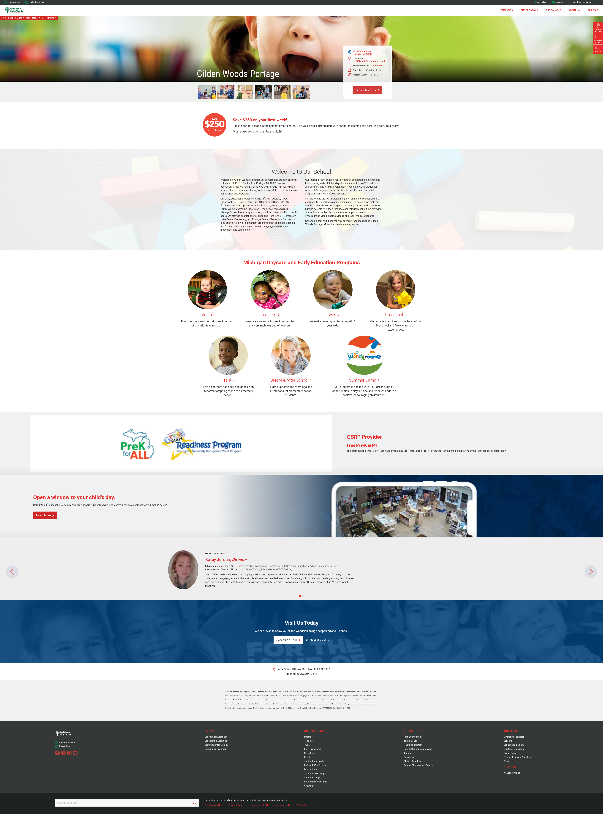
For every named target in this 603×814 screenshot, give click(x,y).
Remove (50, 18)
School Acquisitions (514, 745)
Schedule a (366, 90)
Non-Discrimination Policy (278, 805)
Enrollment (409, 757)
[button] (300, 596)
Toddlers (309, 741)
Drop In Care (310, 769)
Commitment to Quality (216, 745)
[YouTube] (75, 753)
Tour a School (411, 741)
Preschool (309, 753)
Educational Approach (215, 737)
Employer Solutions (582, 2)
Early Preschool (312, 749)
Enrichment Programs (315, 781)
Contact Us (377, 65)
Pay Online (541, 2)
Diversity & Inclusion (514, 737)
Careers (559, 2)
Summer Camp (312, 777)
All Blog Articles (512, 773)
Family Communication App (418, 749)
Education (507, 10)
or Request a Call (315, 639)
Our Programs (529, 10)
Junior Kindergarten (314, 761)
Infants (307, 737)
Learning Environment (215, 749)
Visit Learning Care (213, 805)
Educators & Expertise (215, 741)
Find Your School (413, 737)
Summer (362, 380)
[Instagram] (63, 753)
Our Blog (593, 10)
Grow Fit (308, 785)
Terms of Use (254, 805)
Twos (307, 745)
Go (40, 18)
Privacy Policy (235, 805)
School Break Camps (315, 773)
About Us (574, 10)
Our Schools (553, 10)
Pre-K (307, 757)
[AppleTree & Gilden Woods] (20, 10)
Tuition (407, 753)
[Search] (195, 803)
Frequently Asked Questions (518, 757)
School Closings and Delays (418, 765)
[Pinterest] (69, 753)
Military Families (412, 761)
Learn (43, 515)
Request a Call (377, 61)
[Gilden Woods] (70, 732)
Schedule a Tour (37, 2)
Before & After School (315, 765)
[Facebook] (57, 753)
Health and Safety (413, 745)
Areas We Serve (305, 805)
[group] (207, 92)
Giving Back (510, 753)
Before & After (289, 380)
